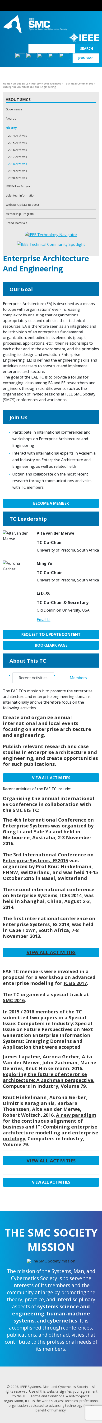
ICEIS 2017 (75, 983)
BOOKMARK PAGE (51, 645)
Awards (11, 119)
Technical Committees (78, 83)
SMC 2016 (14, 1000)
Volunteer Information (20, 195)
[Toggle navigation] (9, 71)
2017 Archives (17, 157)
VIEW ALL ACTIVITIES (51, 777)
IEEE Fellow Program (19, 186)
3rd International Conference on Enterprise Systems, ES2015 (48, 857)
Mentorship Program (20, 214)
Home (6, 83)
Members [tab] (78, 677)
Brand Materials (16, 223)
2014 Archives (17, 136)
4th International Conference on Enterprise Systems (48, 823)
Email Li (43, 619)
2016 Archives (17, 150)
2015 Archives (17, 143)
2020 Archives (17, 178)
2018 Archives (52, 83)
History (36, 83)
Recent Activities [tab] (33, 677)
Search (86, 48)
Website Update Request (22, 205)
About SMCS (20, 83)
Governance (14, 109)
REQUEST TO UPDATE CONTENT (51, 634)
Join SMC (85, 58)
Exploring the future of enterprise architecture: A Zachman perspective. (48, 1077)
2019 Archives (17, 171)
